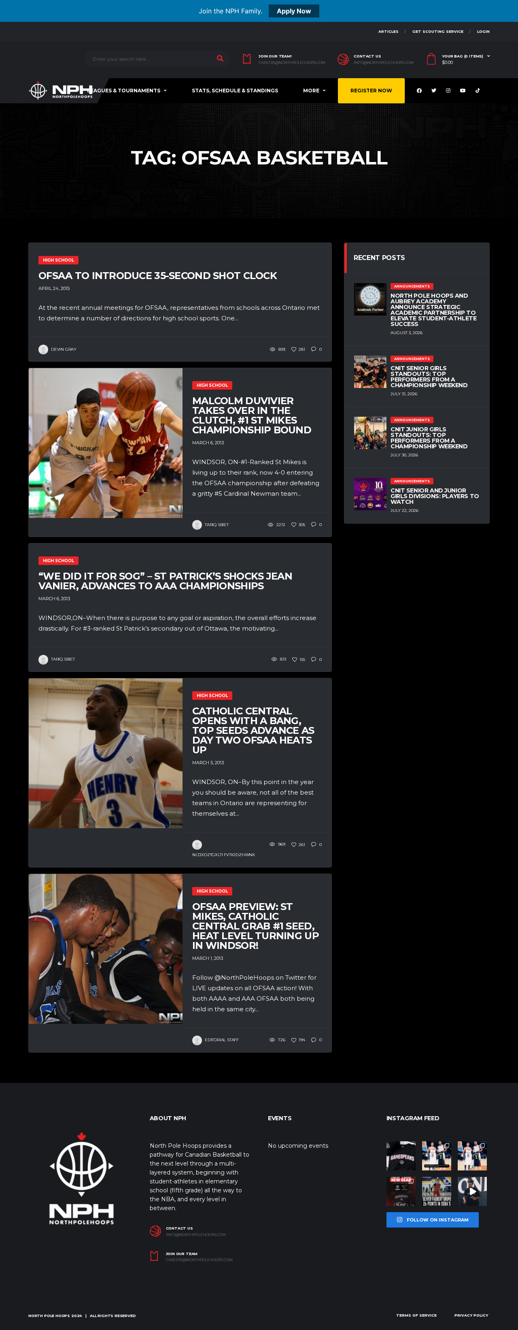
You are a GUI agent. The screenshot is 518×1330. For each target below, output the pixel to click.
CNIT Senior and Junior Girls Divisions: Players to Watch (435, 496)
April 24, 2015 (54, 288)
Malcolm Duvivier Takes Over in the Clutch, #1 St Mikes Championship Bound (251, 415)
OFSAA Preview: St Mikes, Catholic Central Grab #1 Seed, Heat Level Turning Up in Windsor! (255, 926)
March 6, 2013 (208, 442)
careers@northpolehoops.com (292, 63)
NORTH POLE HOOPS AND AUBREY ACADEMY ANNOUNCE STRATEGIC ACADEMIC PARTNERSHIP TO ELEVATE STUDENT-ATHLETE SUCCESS (433, 310)
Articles (388, 31)
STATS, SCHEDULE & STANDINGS (235, 90)
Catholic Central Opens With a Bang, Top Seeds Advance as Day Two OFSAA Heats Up (253, 730)
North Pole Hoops (49, 1315)
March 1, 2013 (207, 958)
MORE (311, 90)
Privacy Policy (471, 1315)
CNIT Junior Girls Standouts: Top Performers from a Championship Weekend (429, 438)
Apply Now (294, 11)
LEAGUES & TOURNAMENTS (123, 90)
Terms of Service (416, 1315)
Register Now (371, 90)
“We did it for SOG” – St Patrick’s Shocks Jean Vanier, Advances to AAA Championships (165, 581)
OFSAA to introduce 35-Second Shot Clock (157, 275)
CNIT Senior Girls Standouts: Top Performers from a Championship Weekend (429, 376)
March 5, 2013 (208, 762)
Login (483, 31)
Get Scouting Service (437, 31)
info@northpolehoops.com (384, 63)
